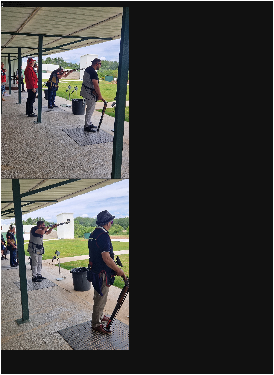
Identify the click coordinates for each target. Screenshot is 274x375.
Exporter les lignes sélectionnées (13, 2)
